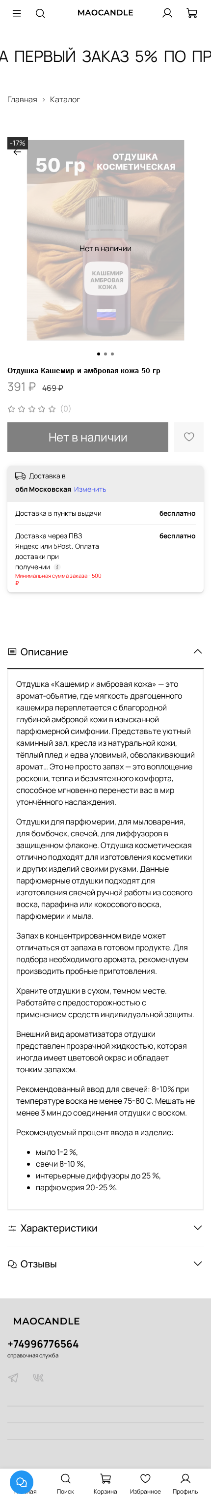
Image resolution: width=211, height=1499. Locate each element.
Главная (22, 99)
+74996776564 (43, 1344)
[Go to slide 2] (105, 354)
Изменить (90, 489)
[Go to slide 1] (98, 354)
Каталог (65, 99)
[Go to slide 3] (112, 354)
